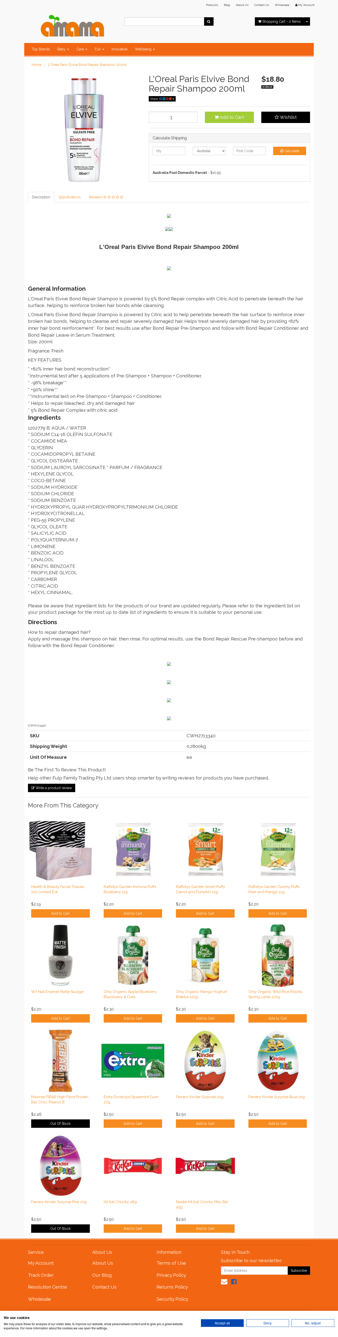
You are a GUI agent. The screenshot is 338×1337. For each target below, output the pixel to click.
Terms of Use (171, 1263)
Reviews (96, 197)
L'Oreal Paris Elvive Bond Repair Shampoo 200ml (87, 65)
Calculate (291, 151)
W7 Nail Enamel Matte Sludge (57, 991)
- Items (281, 21)
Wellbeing (143, 49)
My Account (41, 1263)
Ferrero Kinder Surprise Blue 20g (276, 1097)
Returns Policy (172, 1287)
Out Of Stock (60, 1124)
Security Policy (172, 1299)
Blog (227, 5)
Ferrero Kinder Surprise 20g (199, 1097)
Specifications (70, 197)
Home (37, 65)
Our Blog (102, 1275)
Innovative (119, 49)
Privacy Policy (171, 1275)
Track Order (41, 1275)
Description (41, 197)
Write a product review (53, 788)
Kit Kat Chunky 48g (120, 1202)
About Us (242, 5)
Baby (62, 49)
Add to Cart (231, 117)
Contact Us (261, 5)
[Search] (209, 21)
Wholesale (282, 5)
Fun (98, 49)
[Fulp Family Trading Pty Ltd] (72, 25)
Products (212, 5)
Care (80, 49)
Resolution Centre (47, 1287)
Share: (154, 99)
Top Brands (41, 49)
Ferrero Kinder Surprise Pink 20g (59, 1202)
